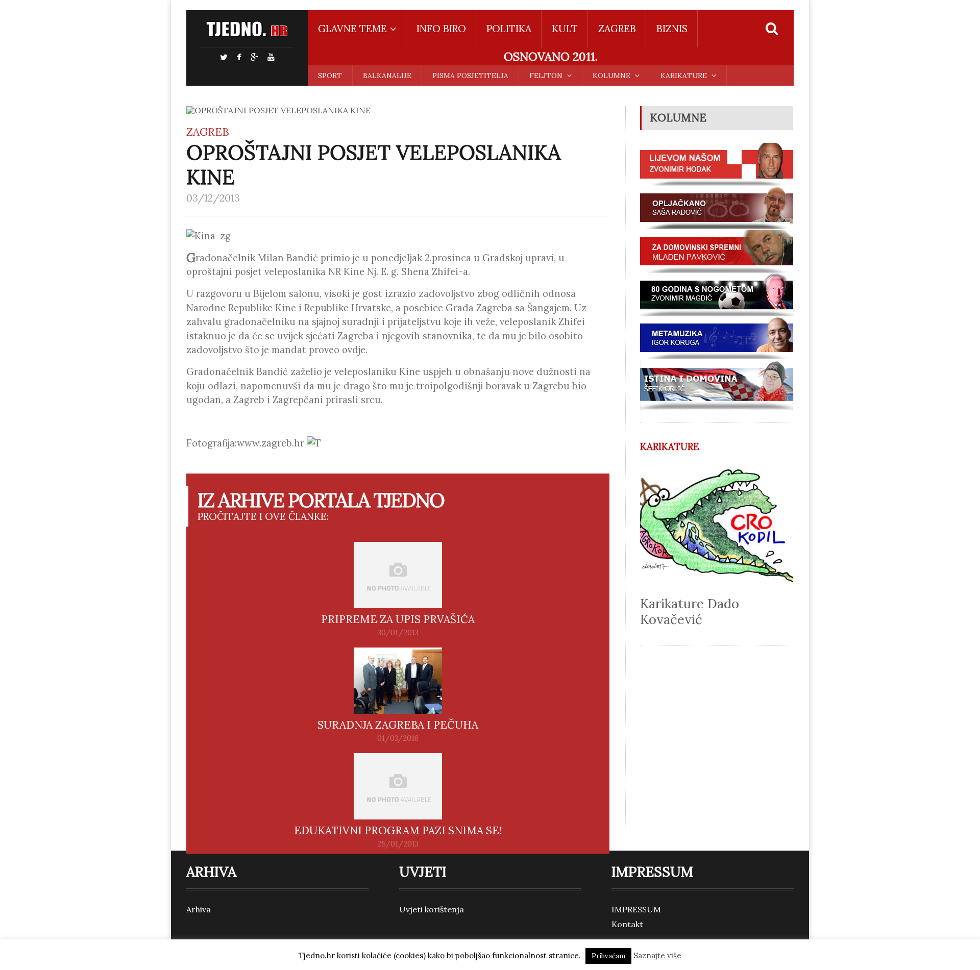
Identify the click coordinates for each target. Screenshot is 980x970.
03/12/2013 (213, 198)
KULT (565, 28)
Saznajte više (657, 955)
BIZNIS (672, 28)
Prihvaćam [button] (608, 956)
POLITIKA (508, 28)
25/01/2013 (398, 844)
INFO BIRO (441, 28)
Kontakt (627, 924)
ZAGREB (617, 28)
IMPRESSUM (636, 909)
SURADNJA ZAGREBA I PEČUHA (397, 725)
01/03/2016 (398, 738)
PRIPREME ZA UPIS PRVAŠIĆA (398, 619)
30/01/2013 (398, 632)
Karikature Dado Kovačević (689, 611)
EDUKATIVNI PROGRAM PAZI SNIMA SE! (398, 830)
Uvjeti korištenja (431, 909)
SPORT (330, 75)
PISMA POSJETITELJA (470, 75)
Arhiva (198, 909)
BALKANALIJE (387, 75)
